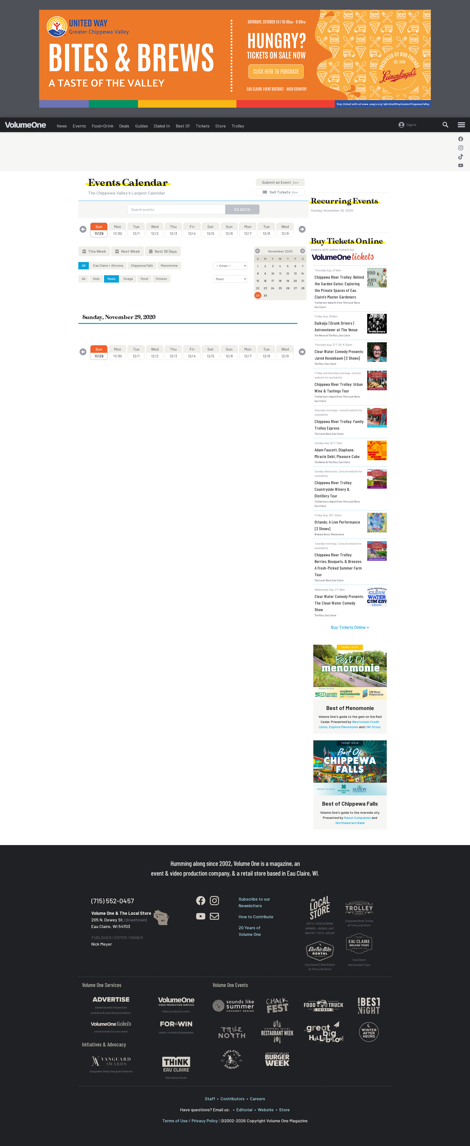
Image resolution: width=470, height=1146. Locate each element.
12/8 (266, 230)
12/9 (285, 230)
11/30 (117, 230)
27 (295, 288)
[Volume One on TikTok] (460, 156)
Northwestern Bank (350, 823)
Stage (128, 278)
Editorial (244, 1109)
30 (265, 295)
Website (266, 1109)
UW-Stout (373, 727)
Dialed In (162, 125)
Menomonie (169, 265)
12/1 (136, 230)
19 (287, 280)
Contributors (233, 1098)
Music (111, 278)
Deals (124, 125)
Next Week (130, 251)
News (62, 125)
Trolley (238, 125)
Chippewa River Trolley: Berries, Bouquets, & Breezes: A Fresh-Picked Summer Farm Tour (338, 564)
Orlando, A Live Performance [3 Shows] (337, 525)
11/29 (98, 230)
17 (272, 280)
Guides (141, 125)
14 (302, 273)
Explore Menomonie (343, 727)
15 (258, 280)
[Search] (445, 124)
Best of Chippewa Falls (350, 803)
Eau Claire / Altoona (108, 265)
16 (265, 280)
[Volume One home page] (29, 126)
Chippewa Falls (142, 265)
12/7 (247, 230)
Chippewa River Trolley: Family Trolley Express (339, 425)
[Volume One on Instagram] (460, 147)
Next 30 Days (165, 251)
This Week (96, 251)
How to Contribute (256, 916)
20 (295, 280)
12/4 (192, 230)
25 (280, 288)
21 (302, 280)
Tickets (203, 125)
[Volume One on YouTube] (460, 165)
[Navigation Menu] (461, 124)
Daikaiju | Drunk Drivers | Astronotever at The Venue (336, 326)
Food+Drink (102, 125)
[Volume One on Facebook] (460, 139)
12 (287, 273)
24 (272, 288)
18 (280, 280)
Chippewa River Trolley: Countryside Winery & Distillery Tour (333, 489)
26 (288, 288)
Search (242, 209)
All (83, 265)
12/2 (155, 230)
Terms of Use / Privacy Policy (190, 1120)
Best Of (183, 125)
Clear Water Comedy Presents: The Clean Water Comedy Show (339, 603)
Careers (257, 1098)
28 (303, 288)
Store (220, 125)
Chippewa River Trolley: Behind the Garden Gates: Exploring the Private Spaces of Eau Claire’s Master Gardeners (339, 286)
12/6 (229, 230)
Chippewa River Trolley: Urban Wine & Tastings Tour (339, 387)
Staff (210, 1098)
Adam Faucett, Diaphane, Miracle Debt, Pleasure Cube (337, 453)
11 (280, 273)
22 (257, 288)
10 (272, 273)
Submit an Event (280, 182)
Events (79, 125)
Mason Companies (357, 817)
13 (295, 273)
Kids (96, 278)
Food (144, 278)
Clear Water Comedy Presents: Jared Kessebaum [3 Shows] (339, 355)
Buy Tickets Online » (350, 627)
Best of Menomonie (350, 707)
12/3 (173, 230)
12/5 (210, 230)
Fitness (161, 278)
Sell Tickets (283, 192)
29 (257, 295)
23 (265, 288)
